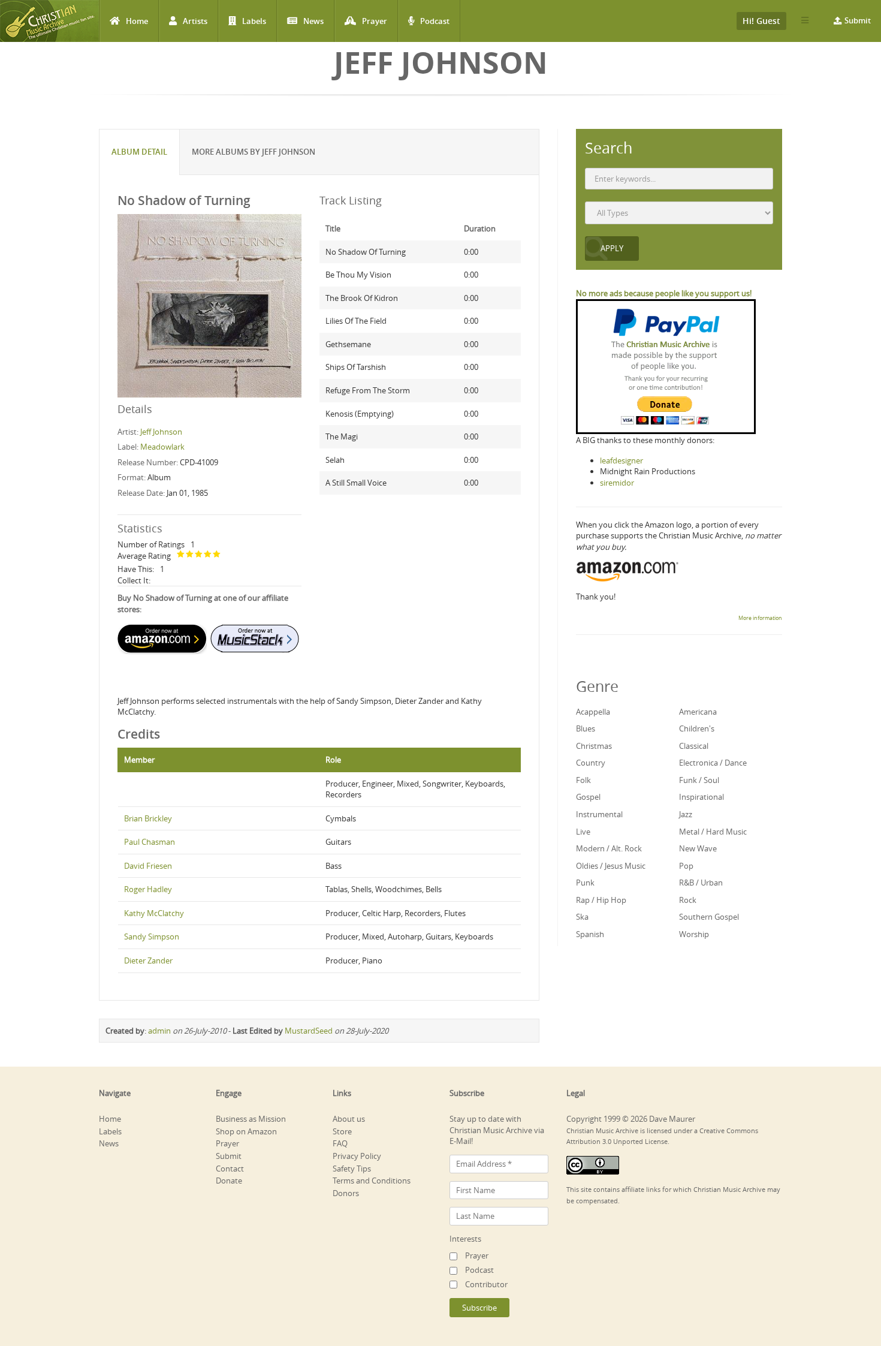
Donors (346, 1193)
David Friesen (148, 865)
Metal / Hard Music (713, 831)
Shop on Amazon (246, 1131)
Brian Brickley (148, 818)
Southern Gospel (709, 916)
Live (583, 831)
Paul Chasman (149, 841)
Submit (857, 20)
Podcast (434, 21)
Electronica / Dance (713, 762)
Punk (585, 882)
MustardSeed (309, 1030)
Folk (583, 780)
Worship (694, 934)
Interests (465, 1238)
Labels (254, 21)
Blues (585, 728)
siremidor (617, 482)
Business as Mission (251, 1118)
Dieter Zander (148, 960)
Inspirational (701, 796)
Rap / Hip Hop (601, 900)
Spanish (590, 934)
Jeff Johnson (161, 431)
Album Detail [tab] (139, 151)
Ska (582, 916)
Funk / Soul (699, 780)
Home (137, 21)
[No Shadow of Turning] (209, 305)
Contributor (486, 1284)
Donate (229, 1180)
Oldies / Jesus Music (610, 865)
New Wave (698, 848)
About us (349, 1118)
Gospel (588, 796)
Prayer (374, 21)
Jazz (685, 814)
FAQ (340, 1143)
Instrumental (599, 814)
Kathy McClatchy (154, 913)
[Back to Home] (49, 21)
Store (342, 1131)
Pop (686, 865)
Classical (693, 745)
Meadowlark (162, 446)
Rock (687, 900)
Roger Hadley (148, 889)
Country (590, 762)
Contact (230, 1168)
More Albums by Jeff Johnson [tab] (253, 151)
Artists (195, 21)
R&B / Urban (701, 882)
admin (159, 1030)
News (313, 21)
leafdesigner (621, 460)
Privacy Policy (357, 1156)
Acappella (593, 711)
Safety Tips (352, 1168)
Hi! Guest (761, 20)
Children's (696, 728)
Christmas (594, 745)
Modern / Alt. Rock (609, 848)
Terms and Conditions (372, 1180)
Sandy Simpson (151, 936)
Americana (698, 711)
